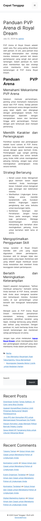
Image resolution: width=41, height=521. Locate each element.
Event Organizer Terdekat (14, 475)
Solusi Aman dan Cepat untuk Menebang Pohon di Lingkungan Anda (18, 454)
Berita (8, 353)
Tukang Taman (9, 451)
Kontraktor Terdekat (12, 486)
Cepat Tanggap (13, 5)
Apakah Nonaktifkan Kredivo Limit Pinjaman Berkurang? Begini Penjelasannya (18, 411)
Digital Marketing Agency (14, 498)
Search (6, 378)
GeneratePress (20, 517)
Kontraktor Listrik (10, 463)
